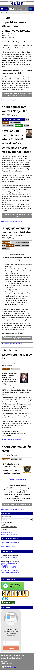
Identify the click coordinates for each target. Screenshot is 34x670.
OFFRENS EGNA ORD (8, 567)
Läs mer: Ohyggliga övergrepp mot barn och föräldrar (17, 338)
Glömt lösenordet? (7, 532)
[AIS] (4, 600)
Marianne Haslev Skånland (22, 245)
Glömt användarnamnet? (9, 534)
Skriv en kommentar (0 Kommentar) (11, 100)
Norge (27, 119)
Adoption (26, 125)
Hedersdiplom (18, 125)
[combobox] (9, 9)
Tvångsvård (14, 459)
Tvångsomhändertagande (22, 242)
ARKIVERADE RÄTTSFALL (10, 561)
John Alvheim (6, 248)
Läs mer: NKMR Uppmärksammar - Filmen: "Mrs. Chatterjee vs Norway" (17, 94)
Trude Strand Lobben (7, 125)
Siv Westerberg (15, 369)
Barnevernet (5, 122)
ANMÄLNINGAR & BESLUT (10, 542)
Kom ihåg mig (4, 522)
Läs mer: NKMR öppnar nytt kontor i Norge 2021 (17, 215)
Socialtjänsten (6, 242)
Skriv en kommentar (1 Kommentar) (11, 439)
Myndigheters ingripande (9, 557)
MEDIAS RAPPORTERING (9, 570)
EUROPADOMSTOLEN (8, 546)
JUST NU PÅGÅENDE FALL (10, 555)
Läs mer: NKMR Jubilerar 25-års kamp (17, 504)
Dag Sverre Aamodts (15, 122)
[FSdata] (8, 603)
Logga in (4, 529)
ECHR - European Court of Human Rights (13, 119)
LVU (12, 242)
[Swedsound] (15, 596)
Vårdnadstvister (6, 565)
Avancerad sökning (21, 9)
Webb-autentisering (10, 526)
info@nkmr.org (11, 668)
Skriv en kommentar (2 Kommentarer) (12, 509)
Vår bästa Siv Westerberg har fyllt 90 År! (17, 354)
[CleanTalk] (12, 589)
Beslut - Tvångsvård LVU (9, 563)
